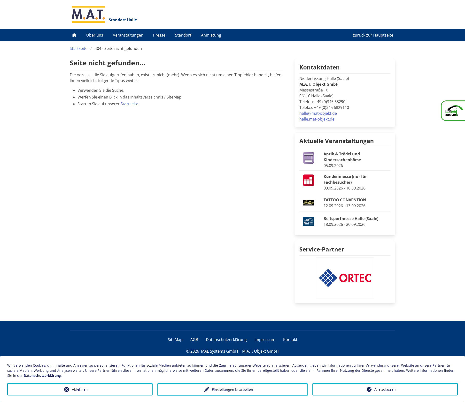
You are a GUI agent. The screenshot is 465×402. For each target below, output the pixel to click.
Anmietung (211, 35)
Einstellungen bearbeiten (232, 389)
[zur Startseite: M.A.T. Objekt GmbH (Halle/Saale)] (88, 14)
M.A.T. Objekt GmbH (260, 351)
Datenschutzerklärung (226, 339)
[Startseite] (74, 35)
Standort (183, 35)
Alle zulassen (385, 389)
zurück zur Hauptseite (373, 35)
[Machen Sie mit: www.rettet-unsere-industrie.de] (453, 110)
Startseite (78, 48)
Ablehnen (80, 389)
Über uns (94, 35)
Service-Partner (321, 249)
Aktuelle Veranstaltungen (336, 141)
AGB (194, 339)
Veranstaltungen (128, 35)
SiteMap (175, 339)
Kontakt (290, 339)
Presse (159, 35)
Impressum (265, 339)
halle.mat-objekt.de (316, 119)
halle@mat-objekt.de (318, 113)
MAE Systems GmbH (219, 351)
